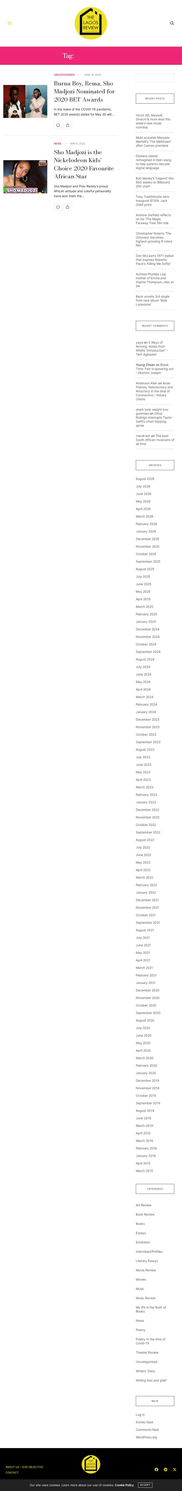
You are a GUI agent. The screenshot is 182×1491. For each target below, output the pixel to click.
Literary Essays (147, 1261)
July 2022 (143, 847)
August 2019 (145, 1110)
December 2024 (147, 629)
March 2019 (144, 1125)
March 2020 (144, 1058)
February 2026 (146, 524)
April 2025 (143, 599)
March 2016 (144, 1141)
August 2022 (145, 840)
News (57, 143)
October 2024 (146, 644)
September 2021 (148, 922)
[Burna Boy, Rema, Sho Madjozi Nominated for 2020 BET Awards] (25, 101)
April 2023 (143, 779)
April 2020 (143, 1050)
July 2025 (143, 576)
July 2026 (143, 486)
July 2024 (143, 667)
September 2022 (148, 832)
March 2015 (144, 1171)
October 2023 (146, 734)
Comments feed (147, 1429)
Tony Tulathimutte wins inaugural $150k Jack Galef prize (152, 200)
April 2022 (143, 870)
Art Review (143, 1205)
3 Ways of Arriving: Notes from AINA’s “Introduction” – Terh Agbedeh (152, 348)
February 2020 (146, 1065)
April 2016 (143, 1133)
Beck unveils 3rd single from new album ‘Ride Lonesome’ (152, 300)
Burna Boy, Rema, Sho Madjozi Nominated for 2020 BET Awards (84, 91)
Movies (141, 1279)
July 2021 (143, 937)
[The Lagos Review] (91, 23)
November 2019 (147, 1088)
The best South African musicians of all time (155, 440)
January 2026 (146, 531)
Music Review (146, 1298)
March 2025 (144, 606)
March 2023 (144, 787)
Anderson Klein (146, 383)
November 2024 (148, 637)
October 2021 (146, 915)
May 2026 (143, 501)
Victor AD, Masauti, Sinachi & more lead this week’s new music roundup (153, 121)
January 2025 (146, 621)
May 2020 (143, 1043)
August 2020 (145, 1020)
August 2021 (145, 930)
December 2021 (147, 900)
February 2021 (146, 975)
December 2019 (147, 1080)
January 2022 (146, 892)
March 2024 (144, 697)
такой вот (143, 436)
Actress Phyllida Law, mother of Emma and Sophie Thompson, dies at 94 (155, 280)
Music (140, 1289)
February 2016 (146, 1148)
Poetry (140, 1330)
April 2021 (143, 960)
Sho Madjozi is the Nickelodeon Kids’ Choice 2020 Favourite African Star (84, 164)
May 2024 (143, 682)
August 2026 (145, 479)
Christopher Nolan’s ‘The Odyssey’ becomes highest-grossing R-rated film (154, 239)
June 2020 (143, 1035)
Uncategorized (64, 75)
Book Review (145, 1214)
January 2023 (146, 802)
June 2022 (143, 855)
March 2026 (144, 516)
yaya (139, 342)
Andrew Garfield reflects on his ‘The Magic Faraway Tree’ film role (153, 219)
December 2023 (147, 719)
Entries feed (144, 1422)
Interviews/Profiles (149, 1251)
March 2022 (144, 877)
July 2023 (143, 757)
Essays (141, 1233)
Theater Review (147, 1352)
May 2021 (143, 952)
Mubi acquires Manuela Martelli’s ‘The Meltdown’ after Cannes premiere (153, 141)
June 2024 (143, 674)
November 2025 (148, 546)
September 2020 (148, 1013)
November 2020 (148, 998)
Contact (12, 1472)
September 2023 (148, 742)
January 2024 (146, 712)
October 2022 (146, 825)
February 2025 (146, 614)
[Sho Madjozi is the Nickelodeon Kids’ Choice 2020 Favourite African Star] (25, 176)
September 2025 (148, 561)
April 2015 (143, 1163)
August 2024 (145, 659)
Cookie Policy (124, 1485)
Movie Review (146, 1270)
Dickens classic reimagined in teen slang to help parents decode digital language (153, 162)
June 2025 (143, 584)
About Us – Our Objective (24, 1467)
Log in (140, 1414)
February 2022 (146, 885)
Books (140, 1224)
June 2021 (143, 945)
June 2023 (143, 764)
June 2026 (143, 494)
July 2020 (143, 1028)
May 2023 (143, 772)
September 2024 (148, 652)
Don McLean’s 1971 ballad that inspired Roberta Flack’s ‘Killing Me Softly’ (155, 259)
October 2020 (146, 1005)
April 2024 (143, 689)
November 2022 (147, 817)
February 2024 (146, 704)
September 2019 (148, 1103)
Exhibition (143, 1242)
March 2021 (144, 968)
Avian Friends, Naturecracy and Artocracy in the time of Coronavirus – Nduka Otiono (154, 391)
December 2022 (147, 810)
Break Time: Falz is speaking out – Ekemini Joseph (155, 369)
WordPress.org (146, 1437)
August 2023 (145, 749)
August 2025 (145, 569)
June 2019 (143, 1118)
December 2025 (147, 539)
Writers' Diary (145, 1371)
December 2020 (147, 990)
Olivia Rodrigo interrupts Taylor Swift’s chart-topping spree (154, 419)
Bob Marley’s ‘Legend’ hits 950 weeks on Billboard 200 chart (155, 182)
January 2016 (146, 1156)
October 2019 (146, 1095)
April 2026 (143, 509)
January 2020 (146, 1073)
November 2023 (148, 727)
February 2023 (146, 794)
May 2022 (143, 862)
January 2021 (146, 983)
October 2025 (146, 554)
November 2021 (147, 907)
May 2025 (143, 591)
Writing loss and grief (151, 1380)
